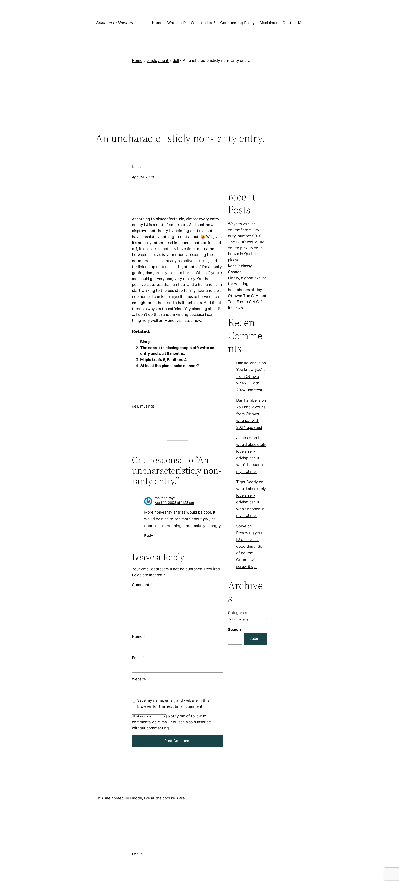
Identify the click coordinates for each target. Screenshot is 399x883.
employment (158, 60)
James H (243, 438)
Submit (255, 638)
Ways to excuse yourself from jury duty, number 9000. (245, 230)
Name (138, 636)
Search (234, 629)
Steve (241, 526)
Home (137, 60)
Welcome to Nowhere (115, 23)
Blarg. (145, 342)
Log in (137, 854)
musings (147, 406)
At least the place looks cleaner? (169, 365)
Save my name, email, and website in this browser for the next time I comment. (173, 703)
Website (139, 679)
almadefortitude (170, 219)
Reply (148, 535)
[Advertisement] (199, 98)
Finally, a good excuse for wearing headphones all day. (247, 284)
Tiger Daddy (247, 482)
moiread (161, 498)
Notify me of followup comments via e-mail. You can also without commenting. (171, 722)
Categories (237, 612)
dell (176, 60)
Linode (136, 798)
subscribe (202, 722)
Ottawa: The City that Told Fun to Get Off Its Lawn (247, 302)
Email (138, 658)
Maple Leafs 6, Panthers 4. (164, 359)
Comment (142, 584)
